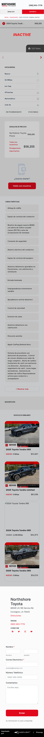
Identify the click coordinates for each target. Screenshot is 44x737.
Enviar (22, 713)
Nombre (10, 647)
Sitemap (38, 732)
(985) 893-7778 (35, 5)
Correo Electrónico (15, 660)
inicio (7, 17)
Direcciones (16, 615)
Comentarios (11, 683)
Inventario (14, 17)
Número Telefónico (14, 672)
